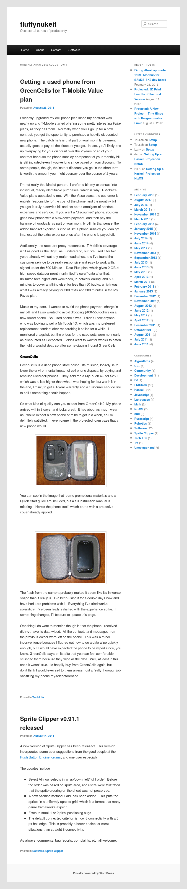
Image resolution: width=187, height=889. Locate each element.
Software (74, 50)
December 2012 (145, 296)
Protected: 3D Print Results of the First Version (147, 94)
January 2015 (143, 228)
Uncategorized (144, 447)
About (40, 50)
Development (143, 375)
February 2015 (144, 224)
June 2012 (141, 310)
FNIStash (140, 385)
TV (136, 443)
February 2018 (144, 195)
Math (137, 404)
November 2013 (145, 253)
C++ (137, 366)
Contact (56, 50)
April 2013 (141, 276)
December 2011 (145, 325)
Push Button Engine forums (40, 757)
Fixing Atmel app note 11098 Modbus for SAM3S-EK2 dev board (150, 75)
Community (142, 370)
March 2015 (142, 219)
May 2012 (140, 315)
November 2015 (145, 214)
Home (25, 50)
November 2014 (145, 233)
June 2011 (141, 344)
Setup (153, 140)
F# (136, 380)
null (137, 414)
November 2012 (145, 301)
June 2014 (141, 243)
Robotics (140, 423)
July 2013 (141, 262)
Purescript (141, 418)
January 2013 (143, 291)
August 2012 (143, 305)
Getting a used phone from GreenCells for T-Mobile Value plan (61, 90)
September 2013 (145, 257)
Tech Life (38, 697)
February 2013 (144, 286)
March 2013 (142, 281)
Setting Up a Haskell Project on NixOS (147, 159)
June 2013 (141, 267)
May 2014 (140, 248)
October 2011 (143, 330)
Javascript (141, 394)
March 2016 (142, 209)
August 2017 (143, 199)
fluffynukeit (38, 24)
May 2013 (140, 272)
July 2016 (141, 204)
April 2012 (141, 320)
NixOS (138, 409)
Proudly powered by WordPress (93, 873)
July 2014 (141, 238)
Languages (142, 399)
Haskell (139, 389)
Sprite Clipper (54, 851)
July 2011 (141, 339)
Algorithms (142, 361)
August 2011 (143, 334)
